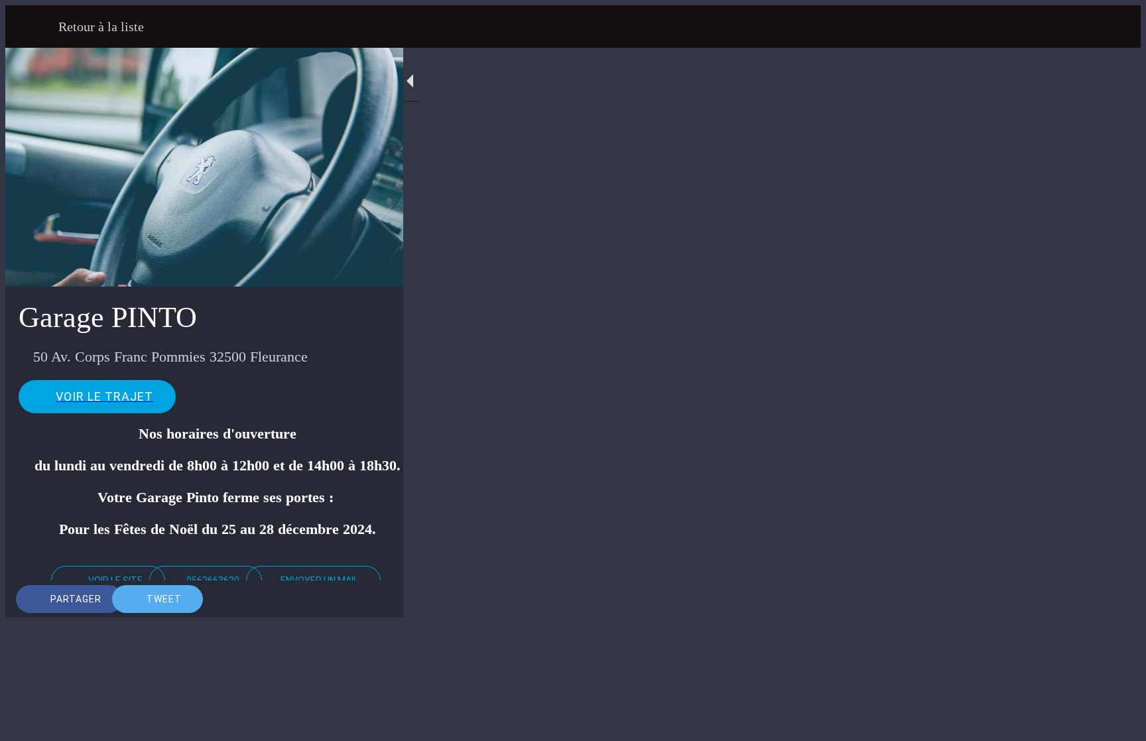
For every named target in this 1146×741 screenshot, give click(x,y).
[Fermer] (32, 26)
